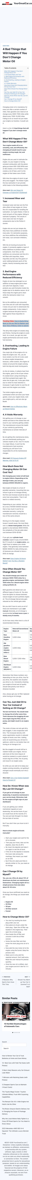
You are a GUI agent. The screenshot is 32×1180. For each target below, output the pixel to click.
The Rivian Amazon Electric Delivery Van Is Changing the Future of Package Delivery (16, 1111)
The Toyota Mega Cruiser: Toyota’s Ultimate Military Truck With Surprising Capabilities (15, 1094)
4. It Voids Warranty (10, 83)
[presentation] (16, 1011)
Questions (6, 45)
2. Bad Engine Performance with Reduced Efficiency (14, 77)
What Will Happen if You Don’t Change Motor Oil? (13, 71)
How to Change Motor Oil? (12, 101)
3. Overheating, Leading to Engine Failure (14, 80)
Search (4, 1042)
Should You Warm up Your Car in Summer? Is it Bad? (24, 982)
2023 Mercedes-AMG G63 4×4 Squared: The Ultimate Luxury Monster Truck (15, 1131)
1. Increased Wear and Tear (12, 74)
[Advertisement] (16, 23)
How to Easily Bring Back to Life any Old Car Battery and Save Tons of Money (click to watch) (16, 323)
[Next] (27, 1017)
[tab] (12, 1032)
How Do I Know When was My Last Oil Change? (16, 96)
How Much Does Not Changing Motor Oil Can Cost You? (15, 86)
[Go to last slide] (4, 1017)
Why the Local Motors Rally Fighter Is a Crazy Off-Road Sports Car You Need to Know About (16, 1121)
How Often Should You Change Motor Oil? (15, 89)
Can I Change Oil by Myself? (13, 99)
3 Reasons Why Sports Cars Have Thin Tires (8, 980)
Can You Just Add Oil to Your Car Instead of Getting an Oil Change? (14, 92)
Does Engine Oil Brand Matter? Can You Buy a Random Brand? (14, 561)
